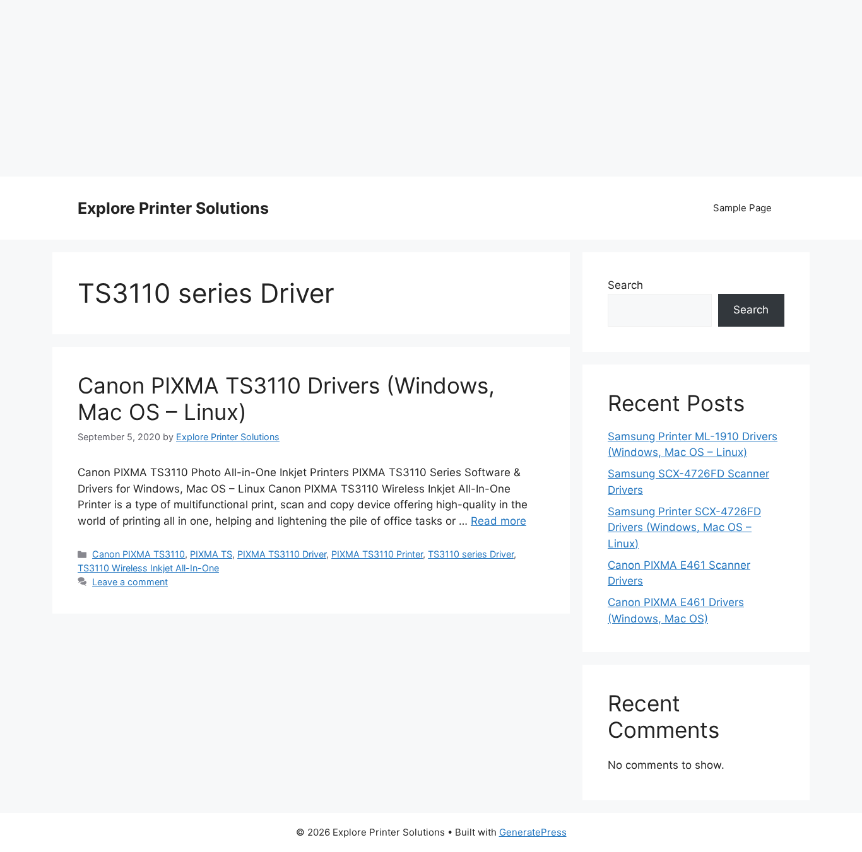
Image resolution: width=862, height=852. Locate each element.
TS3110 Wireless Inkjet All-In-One (148, 568)
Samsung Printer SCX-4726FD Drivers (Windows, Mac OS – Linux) (684, 527)
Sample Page (742, 208)
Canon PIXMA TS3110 (138, 554)
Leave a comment (130, 581)
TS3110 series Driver (471, 554)
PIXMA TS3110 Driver (281, 554)
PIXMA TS (211, 554)
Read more (498, 521)
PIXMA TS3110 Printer (377, 554)
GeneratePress (533, 832)
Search (625, 285)
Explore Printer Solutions (173, 208)
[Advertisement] (431, 88)
